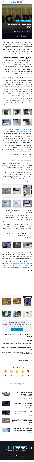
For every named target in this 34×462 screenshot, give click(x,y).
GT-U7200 (29, 263)
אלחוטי (21, 220)
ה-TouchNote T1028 (18, 129)
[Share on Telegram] (20, 31)
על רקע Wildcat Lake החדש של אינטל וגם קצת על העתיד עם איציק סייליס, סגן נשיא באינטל (22, 420)
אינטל (20, 361)
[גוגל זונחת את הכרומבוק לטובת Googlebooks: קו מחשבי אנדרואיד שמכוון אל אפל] (6, 403)
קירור (6, 47)
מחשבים (18, 20)
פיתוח (30, 78)
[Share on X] (25, 31)
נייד (27, 58)
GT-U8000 (14, 263)
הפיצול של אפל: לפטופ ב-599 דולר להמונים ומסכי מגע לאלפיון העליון (23, 412)
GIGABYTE (26, 42)
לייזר (13, 224)
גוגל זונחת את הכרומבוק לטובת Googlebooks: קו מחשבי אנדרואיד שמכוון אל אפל (23, 403)
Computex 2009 (26, 20)
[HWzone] (17, 1)
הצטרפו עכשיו (17, 329)
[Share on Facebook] (27, 31)
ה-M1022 (20, 91)
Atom (30, 96)
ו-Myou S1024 (27, 131)
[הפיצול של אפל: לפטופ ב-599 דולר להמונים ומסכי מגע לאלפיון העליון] (6, 413)
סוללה (24, 143)
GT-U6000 (22, 263)
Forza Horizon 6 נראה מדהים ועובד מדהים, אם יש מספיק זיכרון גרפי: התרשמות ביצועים (23, 394)
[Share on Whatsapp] (22, 31)
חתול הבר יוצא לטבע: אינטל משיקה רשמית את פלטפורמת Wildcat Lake (22, 429)
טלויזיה (13, 252)
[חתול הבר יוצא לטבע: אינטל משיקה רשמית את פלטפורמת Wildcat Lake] (6, 430)
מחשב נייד (14, 98)
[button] (31, 1)
